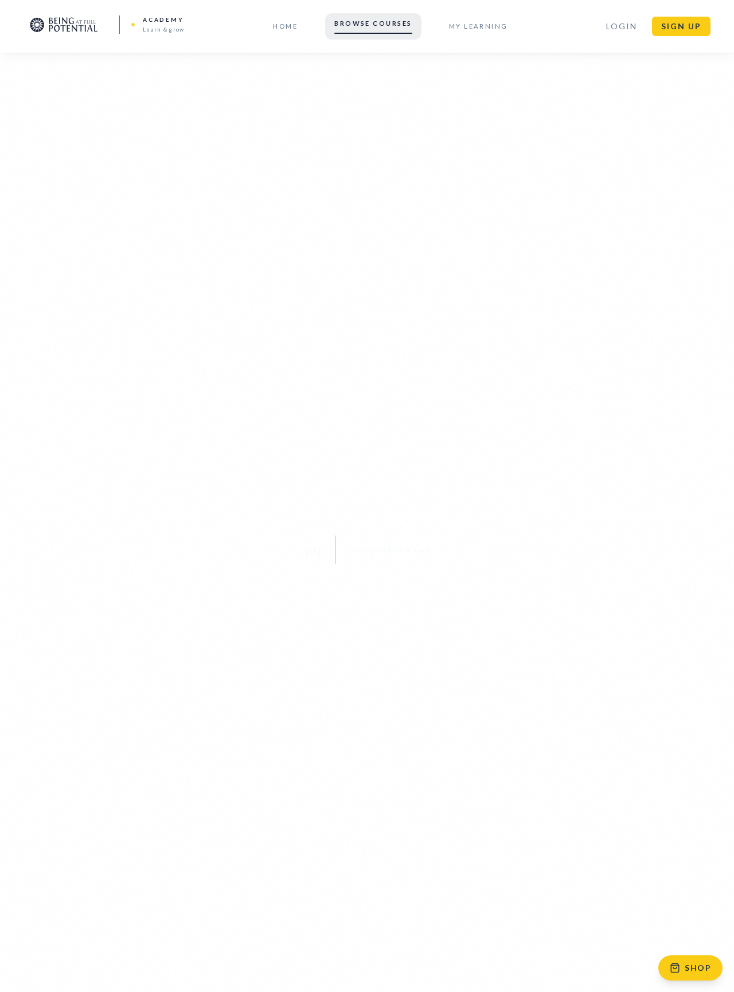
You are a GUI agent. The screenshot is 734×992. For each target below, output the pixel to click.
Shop (698, 968)
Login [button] (621, 26)
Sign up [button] (681, 26)
